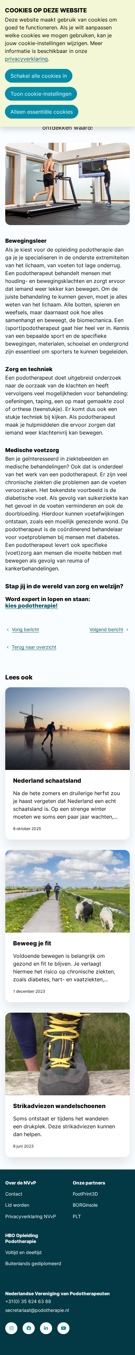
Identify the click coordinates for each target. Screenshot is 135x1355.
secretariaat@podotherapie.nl (37, 1310)
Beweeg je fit (67, 926)
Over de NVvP (20, 1182)
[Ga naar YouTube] (63, 1328)
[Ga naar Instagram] (11, 1328)
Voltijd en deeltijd (23, 1252)
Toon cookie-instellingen (40, 93)
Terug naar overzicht (34, 647)
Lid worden (17, 1205)
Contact (13, 1194)
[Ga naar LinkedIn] (46, 1328)
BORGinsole (85, 1205)
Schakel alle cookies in (38, 76)
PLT (77, 1216)
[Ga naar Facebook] (29, 1328)
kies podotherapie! (31, 605)
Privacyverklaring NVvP (30, 1216)
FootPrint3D (85, 1194)
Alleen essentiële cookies (41, 111)
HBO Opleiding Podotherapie (21, 1238)
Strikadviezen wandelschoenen (67, 1085)
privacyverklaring (26, 59)
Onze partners (89, 1182)
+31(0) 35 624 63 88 (28, 1301)
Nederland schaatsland (67, 763)
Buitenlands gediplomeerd (33, 1263)
